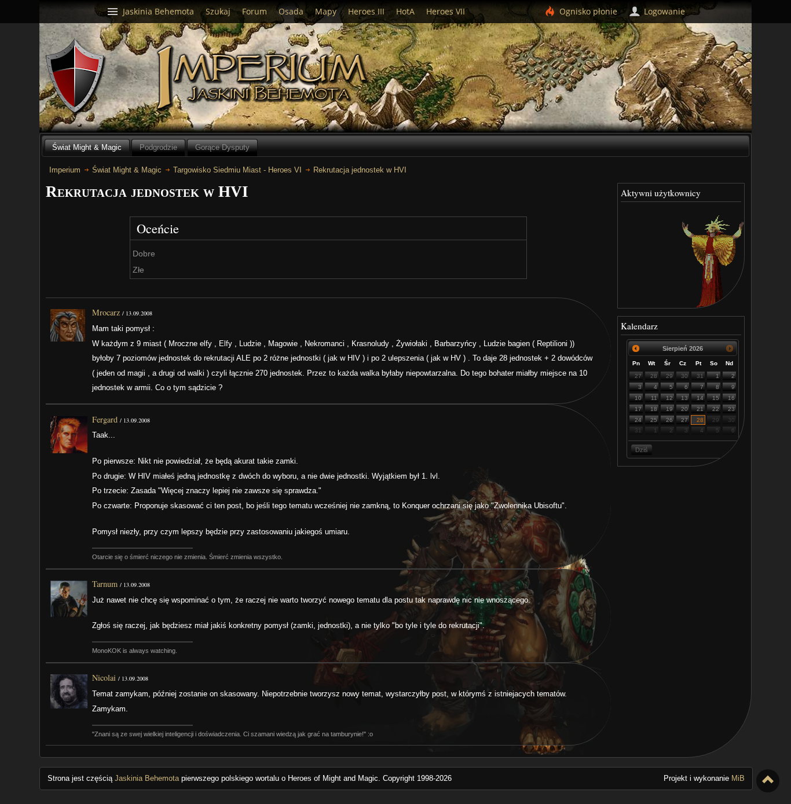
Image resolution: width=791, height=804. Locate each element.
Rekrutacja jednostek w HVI (360, 170)
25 (653, 420)
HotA (405, 11)
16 (731, 398)
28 (653, 376)
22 (715, 409)
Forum (254, 11)
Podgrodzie (158, 147)
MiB (738, 778)
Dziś (641, 449)
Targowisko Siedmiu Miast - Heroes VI (237, 170)
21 (700, 409)
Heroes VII (445, 11)
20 (684, 409)
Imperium (264, 78)
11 (654, 398)
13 (684, 398)
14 (700, 398)
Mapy (325, 11)
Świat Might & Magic (87, 147)
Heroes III (366, 11)
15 (715, 398)
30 (684, 376)
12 (669, 398)
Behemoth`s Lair (76, 77)
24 (638, 420)
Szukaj (218, 11)
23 (731, 409)
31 (700, 376)
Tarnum (105, 583)
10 (638, 398)
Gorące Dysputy (222, 147)
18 (653, 409)
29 (669, 376)
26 (669, 420)
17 (638, 409)
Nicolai (104, 677)
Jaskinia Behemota (147, 778)
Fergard (105, 419)
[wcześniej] (636, 348)
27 (638, 376)
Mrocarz (106, 312)
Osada (291, 11)
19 (669, 409)
